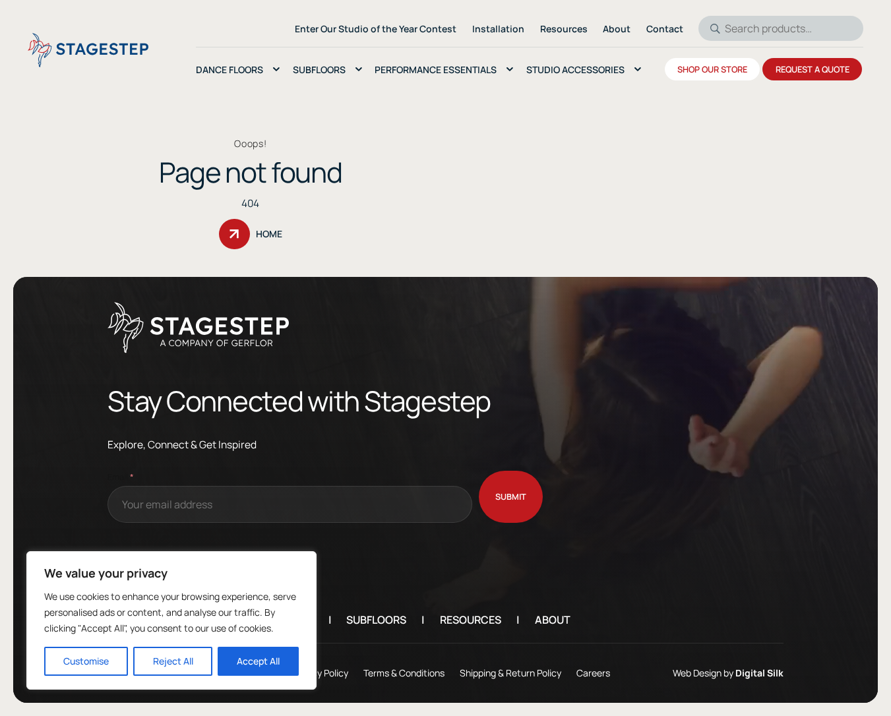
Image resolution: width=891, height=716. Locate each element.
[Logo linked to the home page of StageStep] (88, 50)
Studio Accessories (575, 69)
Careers (593, 673)
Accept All (258, 661)
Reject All (173, 661)
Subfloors (319, 69)
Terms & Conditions (404, 673)
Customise (86, 661)
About (552, 619)
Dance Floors (229, 69)
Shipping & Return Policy (510, 673)
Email (121, 477)
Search (710, 28)
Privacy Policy (320, 673)
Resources (470, 619)
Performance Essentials (436, 69)
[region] (171, 620)
